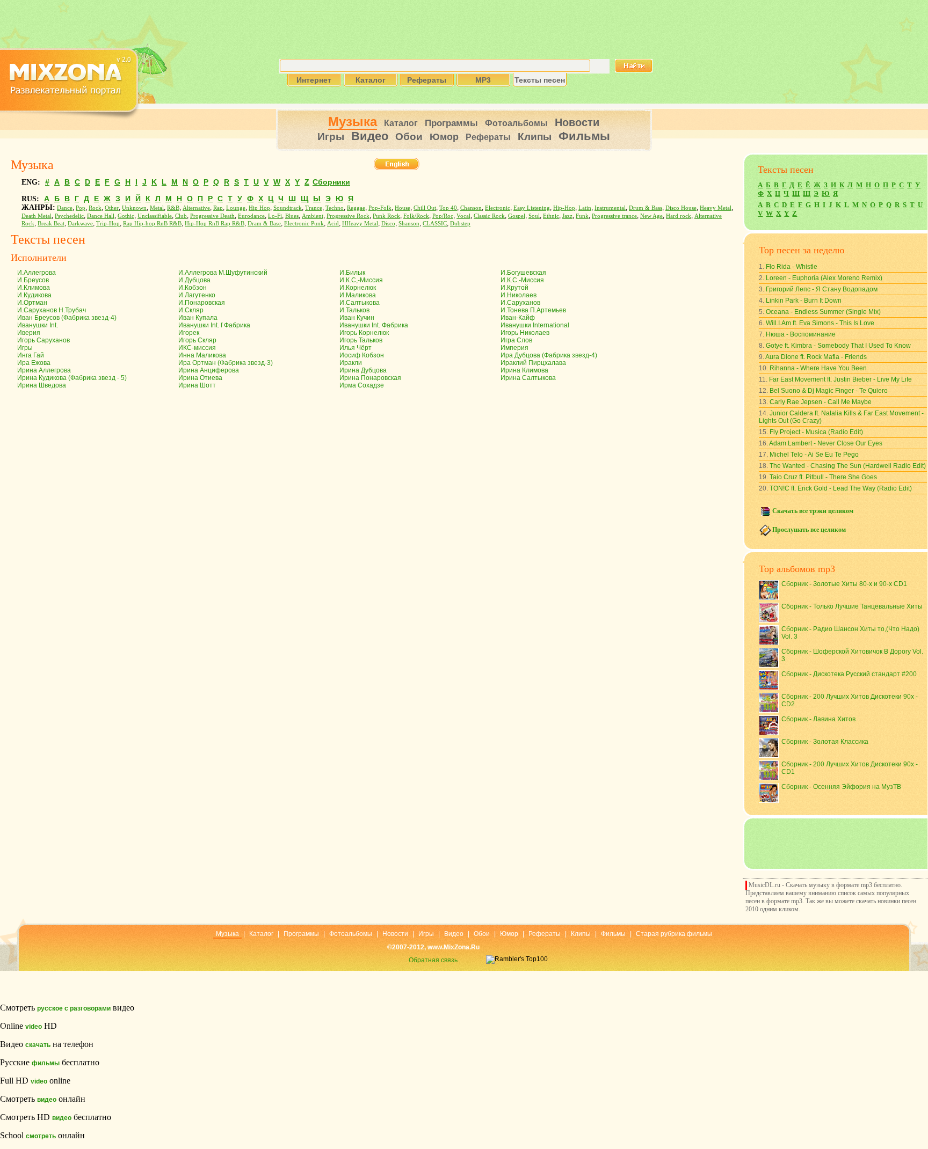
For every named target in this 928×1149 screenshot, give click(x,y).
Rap (218, 208)
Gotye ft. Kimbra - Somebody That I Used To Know (838, 345)
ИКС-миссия (197, 348)
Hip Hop (259, 208)
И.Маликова (357, 295)
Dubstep (460, 223)
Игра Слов (516, 340)
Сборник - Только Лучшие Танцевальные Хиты (852, 606)
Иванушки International (535, 325)
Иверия (28, 332)
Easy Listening (531, 208)
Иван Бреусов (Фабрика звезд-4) (67, 317)
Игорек (188, 332)
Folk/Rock (416, 216)
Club (181, 216)
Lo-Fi (275, 216)
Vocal (463, 216)
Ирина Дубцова (363, 370)
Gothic (126, 216)
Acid (333, 223)
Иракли (350, 363)
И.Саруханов (520, 302)
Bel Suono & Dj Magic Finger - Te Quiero (829, 390)
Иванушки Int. (37, 325)
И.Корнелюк (357, 287)
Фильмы (584, 136)
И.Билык (352, 272)
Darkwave (80, 223)
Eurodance (251, 216)
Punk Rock (386, 216)
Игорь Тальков (360, 340)
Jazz (567, 216)
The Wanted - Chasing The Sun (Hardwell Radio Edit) (848, 466)
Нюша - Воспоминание (801, 334)
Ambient (312, 216)
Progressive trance (614, 216)
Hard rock (678, 216)
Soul (534, 216)
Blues (292, 216)
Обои (409, 136)
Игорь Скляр (197, 340)
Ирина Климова (524, 370)
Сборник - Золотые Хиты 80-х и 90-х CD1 (844, 584)
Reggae (356, 208)
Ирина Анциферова (208, 370)
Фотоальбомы (516, 123)
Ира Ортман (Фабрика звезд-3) (225, 363)
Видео (369, 136)
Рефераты (488, 137)
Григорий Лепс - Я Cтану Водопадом (822, 289)
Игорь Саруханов (43, 340)
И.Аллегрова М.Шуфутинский (222, 272)
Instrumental (610, 208)
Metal (157, 208)
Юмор (444, 136)
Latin (584, 208)
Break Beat (51, 223)
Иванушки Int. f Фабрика (214, 325)
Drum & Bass (645, 208)
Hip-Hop (564, 208)
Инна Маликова (202, 355)
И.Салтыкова (359, 302)
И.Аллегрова (36, 272)
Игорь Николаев (525, 332)
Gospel (516, 216)
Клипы (535, 136)
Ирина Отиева (200, 378)
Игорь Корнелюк (364, 332)
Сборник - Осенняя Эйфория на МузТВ (841, 787)
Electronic (497, 208)
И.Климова (33, 287)
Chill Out (425, 208)
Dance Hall (100, 216)
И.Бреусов (33, 280)
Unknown (134, 208)
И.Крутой (514, 287)
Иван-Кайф (518, 317)
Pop (80, 208)
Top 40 (448, 208)
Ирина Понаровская (370, 378)
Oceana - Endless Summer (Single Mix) (823, 312)
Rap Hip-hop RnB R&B (152, 223)
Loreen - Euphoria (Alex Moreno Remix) (824, 278)
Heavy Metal (715, 208)
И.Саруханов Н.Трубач (51, 310)
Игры (330, 136)
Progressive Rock (348, 216)
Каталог (401, 123)
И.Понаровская (201, 302)
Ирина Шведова (41, 385)
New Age (651, 216)
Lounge (235, 208)
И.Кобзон (192, 287)
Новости (577, 122)
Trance (313, 208)
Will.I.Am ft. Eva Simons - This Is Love (820, 323)
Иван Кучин (356, 317)
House (402, 208)
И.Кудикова (34, 295)
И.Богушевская (523, 272)
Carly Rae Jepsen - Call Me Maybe (821, 402)
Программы (451, 123)
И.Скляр (191, 310)
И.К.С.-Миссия (522, 280)
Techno (334, 208)
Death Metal (36, 216)
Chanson (471, 208)
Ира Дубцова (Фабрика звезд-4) (549, 355)
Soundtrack (287, 208)
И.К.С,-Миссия (361, 280)
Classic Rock (489, 216)
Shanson (408, 223)
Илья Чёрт (355, 348)
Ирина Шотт (197, 385)
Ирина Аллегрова (44, 370)
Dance (65, 208)
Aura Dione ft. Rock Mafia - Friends (816, 357)
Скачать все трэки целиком (812, 511)
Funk (582, 216)
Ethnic (551, 216)
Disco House (681, 208)
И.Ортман (32, 302)
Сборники (331, 182)
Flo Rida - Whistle (791, 266)
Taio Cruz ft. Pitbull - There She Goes (823, 477)
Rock (95, 208)
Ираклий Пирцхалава (533, 363)
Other (112, 208)
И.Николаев (518, 295)
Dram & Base (264, 223)
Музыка (352, 121)
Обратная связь (433, 960)
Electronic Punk (304, 223)
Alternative (196, 208)
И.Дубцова (194, 280)
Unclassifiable (154, 216)
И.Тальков (354, 310)
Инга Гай (30, 355)
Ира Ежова (33, 363)
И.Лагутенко (196, 295)
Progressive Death (212, 216)
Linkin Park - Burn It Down (804, 300)
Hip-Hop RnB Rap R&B (214, 223)
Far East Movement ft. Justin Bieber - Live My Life (840, 379)
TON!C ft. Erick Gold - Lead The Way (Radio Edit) (841, 488)
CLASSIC (435, 223)
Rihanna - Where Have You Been (818, 368)
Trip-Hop (108, 223)
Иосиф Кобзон (361, 355)
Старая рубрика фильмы (674, 934)
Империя (514, 348)
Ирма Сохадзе (361, 385)
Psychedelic (69, 216)
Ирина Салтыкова (528, 378)
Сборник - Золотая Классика (824, 741)
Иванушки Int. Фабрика (373, 325)
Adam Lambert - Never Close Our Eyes (825, 443)
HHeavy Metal (360, 223)
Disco (388, 223)
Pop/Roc (442, 216)
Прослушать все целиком (809, 529)
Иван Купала (198, 317)
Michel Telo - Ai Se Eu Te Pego (814, 454)
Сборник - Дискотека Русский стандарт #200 (849, 674)
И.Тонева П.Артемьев (533, 310)
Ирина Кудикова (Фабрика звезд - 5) (72, 378)
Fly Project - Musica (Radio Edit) (816, 432)
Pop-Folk (380, 208)
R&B (173, 208)
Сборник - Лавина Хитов (818, 719)
